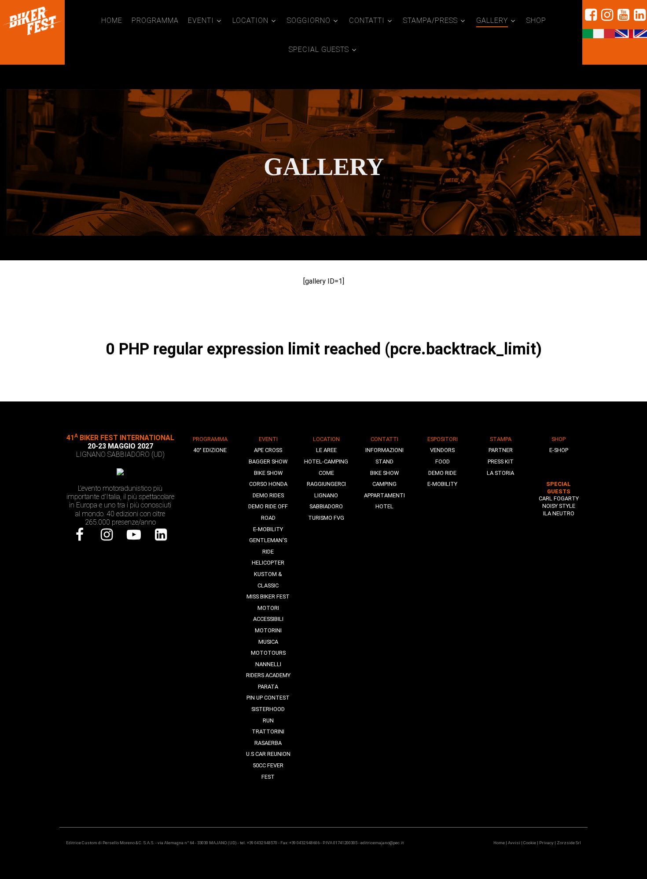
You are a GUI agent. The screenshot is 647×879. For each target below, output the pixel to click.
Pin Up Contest (268, 697)
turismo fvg (326, 517)
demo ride (442, 473)
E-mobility (268, 529)
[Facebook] (79, 534)
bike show (384, 473)
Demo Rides (268, 495)
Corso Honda (268, 484)
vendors (442, 450)
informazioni (384, 450)
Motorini (268, 630)
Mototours (268, 652)
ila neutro (558, 513)
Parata (268, 686)
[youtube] (623, 15)
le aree (326, 450)
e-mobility (442, 484)
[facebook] (590, 15)
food (442, 461)
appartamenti (384, 495)
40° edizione (210, 450)
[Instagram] (107, 534)
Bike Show (268, 473)
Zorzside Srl (569, 842)
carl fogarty (559, 498)
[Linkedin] (639, 15)
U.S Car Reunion (268, 754)
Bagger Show (268, 461)
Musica (268, 641)
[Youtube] (133, 534)
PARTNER (501, 450)
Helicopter (268, 562)
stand (384, 461)
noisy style (558, 506)
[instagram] (607, 15)
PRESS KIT (501, 461)
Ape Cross (268, 450)
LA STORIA (500, 473)
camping (384, 484)
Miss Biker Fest (268, 596)
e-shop (558, 450)
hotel (384, 506)
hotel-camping (326, 461)
